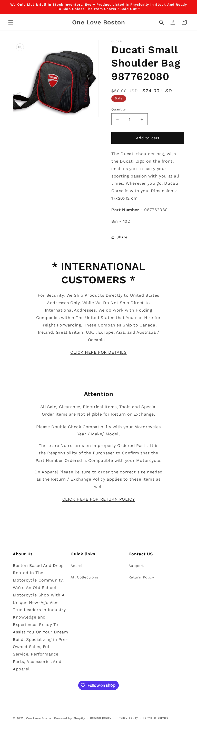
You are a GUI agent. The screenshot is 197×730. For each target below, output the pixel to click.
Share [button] (121, 237)
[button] (10, 22)
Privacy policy (127, 717)
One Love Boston (39, 718)
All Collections (84, 577)
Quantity (118, 109)
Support (136, 566)
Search (77, 566)
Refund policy (100, 717)
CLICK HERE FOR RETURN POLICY (98, 499)
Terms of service (155, 717)
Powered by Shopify (69, 718)
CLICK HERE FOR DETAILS (98, 352)
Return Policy (141, 577)
